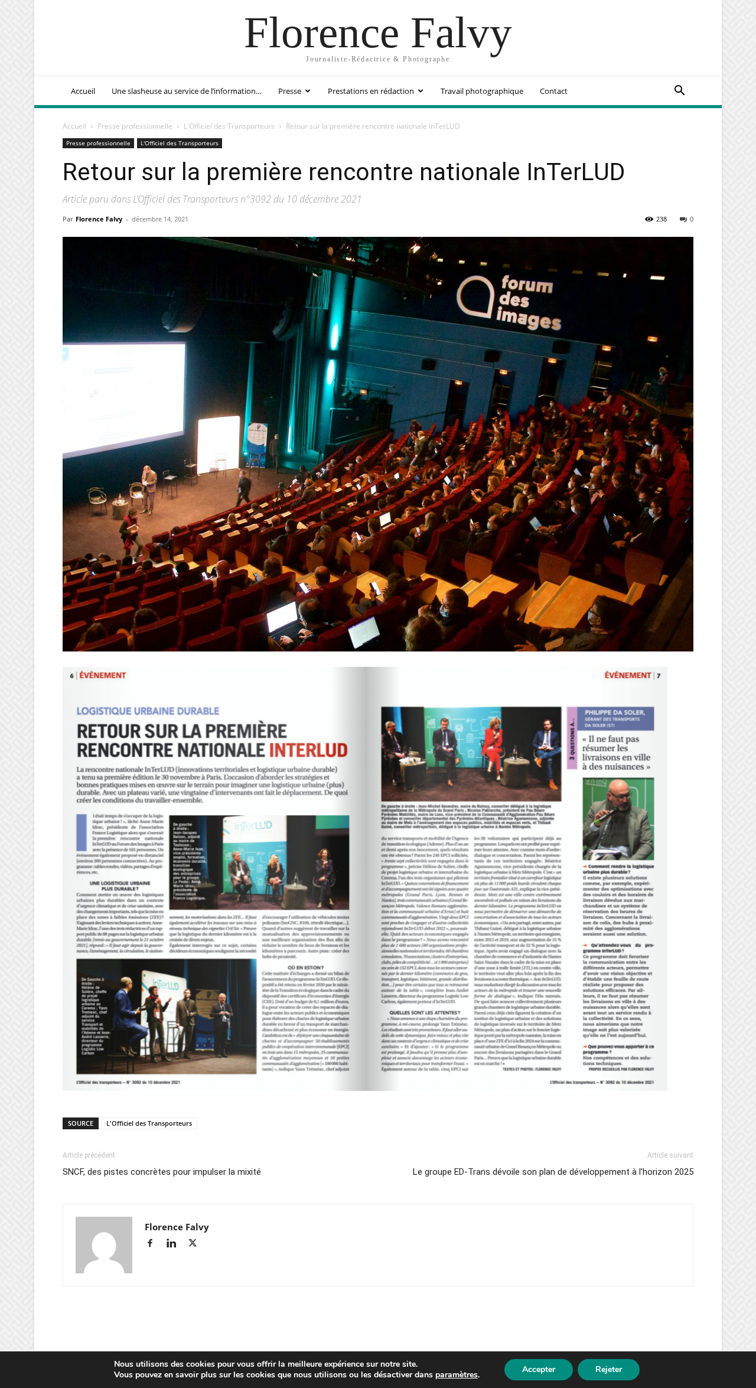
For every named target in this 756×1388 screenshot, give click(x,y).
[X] (197, 1244)
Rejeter (608, 1369)
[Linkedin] (176, 1244)
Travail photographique (482, 91)
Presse (289, 91)
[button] (679, 91)
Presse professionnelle (134, 126)
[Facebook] (155, 1244)
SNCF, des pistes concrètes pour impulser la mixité (162, 1172)
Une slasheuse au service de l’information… (187, 91)
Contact (554, 91)
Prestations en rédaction (371, 91)
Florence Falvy (99, 218)
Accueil (83, 91)
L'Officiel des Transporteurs (229, 126)
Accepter (538, 1369)
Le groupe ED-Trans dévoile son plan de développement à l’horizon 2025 (553, 1172)
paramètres (456, 1375)
